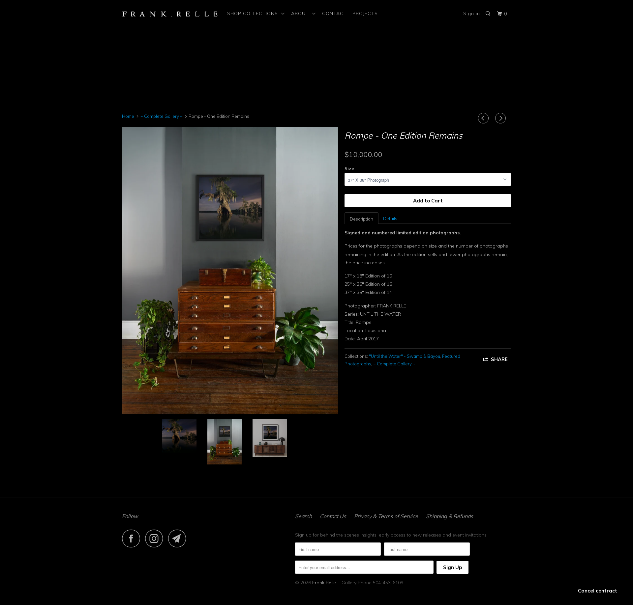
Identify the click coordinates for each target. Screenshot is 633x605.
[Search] (488, 13)
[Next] (501, 118)
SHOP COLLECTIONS (254, 13)
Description (361, 219)
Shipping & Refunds (449, 516)
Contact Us (333, 516)
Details (390, 218)
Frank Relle (324, 583)
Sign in (471, 13)
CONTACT (334, 13)
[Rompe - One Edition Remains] (230, 270)
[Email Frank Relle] (179, 538)
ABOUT (301, 13)
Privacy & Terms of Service (386, 516)
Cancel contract (597, 591)
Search (303, 516)
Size (349, 168)
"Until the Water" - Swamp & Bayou (404, 356)
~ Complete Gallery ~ (394, 363)
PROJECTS (365, 13)
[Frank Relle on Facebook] (133, 538)
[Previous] (484, 118)
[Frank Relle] (170, 13)
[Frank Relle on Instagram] (156, 538)
